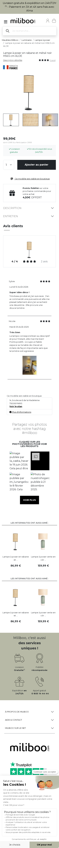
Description (12, 208)
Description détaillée (12, 60)
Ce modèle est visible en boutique (32, 179)
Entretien (10, 216)
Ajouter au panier (36, 164)
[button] (19, 460)
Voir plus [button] (29, 500)
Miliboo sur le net (15, 728)
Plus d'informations (21, 412)
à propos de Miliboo (17, 712)
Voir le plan (15, 406)
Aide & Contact (13, 720)
